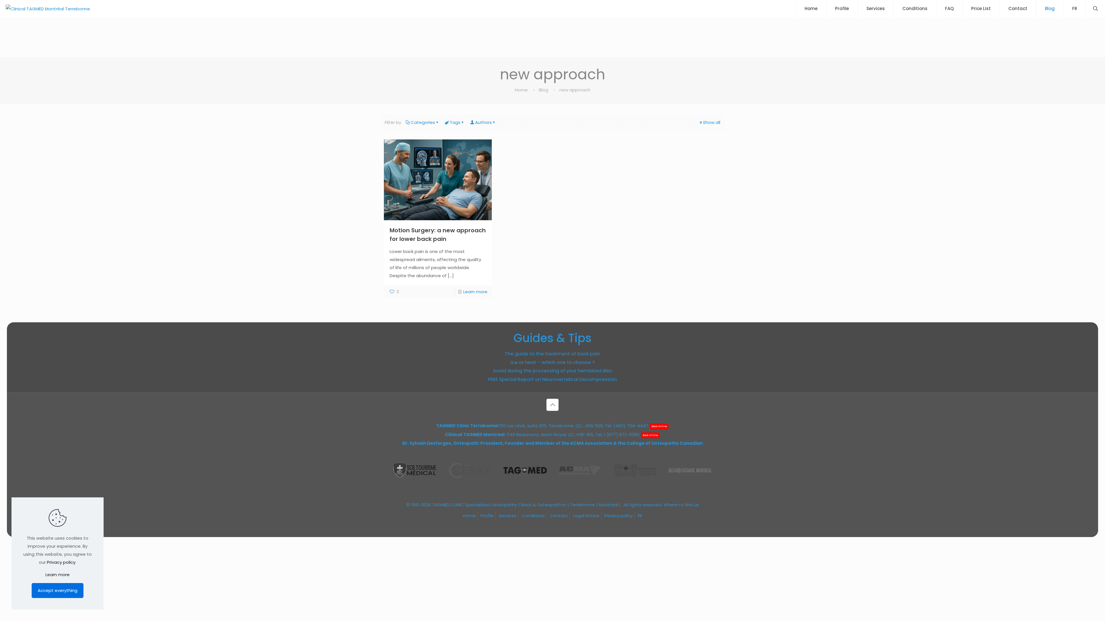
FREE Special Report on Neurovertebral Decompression (552, 379)
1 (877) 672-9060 (621, 435)
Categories (423, 122)
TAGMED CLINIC (448, 505)
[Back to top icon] (552, 405)
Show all (711, 122)
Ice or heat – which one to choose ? (552, 362)
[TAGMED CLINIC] (48, 8)
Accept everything (57, 590)
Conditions (533, 516)
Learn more (475, 292)
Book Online (659, 426)
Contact (559, 516)
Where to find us (681, 505)
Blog (543, 90)
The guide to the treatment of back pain (552, 353)
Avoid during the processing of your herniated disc (552, 370)
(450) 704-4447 (630, 426)
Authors (483, 122)
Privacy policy (618, 516)
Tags (455, 122)
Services (508, 516)
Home (521, 90)
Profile (487, 516)
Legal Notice (586, 516)
